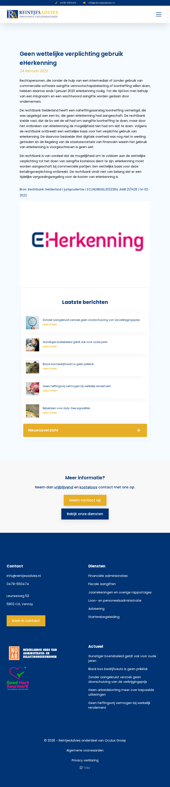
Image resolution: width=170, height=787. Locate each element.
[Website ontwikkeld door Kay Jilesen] (85, 767)
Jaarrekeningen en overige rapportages (120, 592)
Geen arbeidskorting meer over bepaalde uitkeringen (121, 692)
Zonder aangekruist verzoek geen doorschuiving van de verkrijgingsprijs (117, 679)
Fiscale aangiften (102, 584)
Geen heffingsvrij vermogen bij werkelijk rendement (119, 705)
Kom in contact (26, 620)
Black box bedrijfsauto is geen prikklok (118, 669)
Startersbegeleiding (104, 617)
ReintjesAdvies (70, 740)
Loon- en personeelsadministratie (114, 600)
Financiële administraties (108, 576)
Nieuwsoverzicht (43, 430)
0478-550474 (18, 584)
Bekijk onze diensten (85, 513)
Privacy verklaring (85, 760)
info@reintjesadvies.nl (24, 576)
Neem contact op (85, 500)
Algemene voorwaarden (85, 750)
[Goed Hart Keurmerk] (44, 678)
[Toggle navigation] (158, 14)
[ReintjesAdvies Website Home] (32, 14)
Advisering (96, 608)
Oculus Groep (115, 740)
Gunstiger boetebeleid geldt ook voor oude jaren (122, 658)
